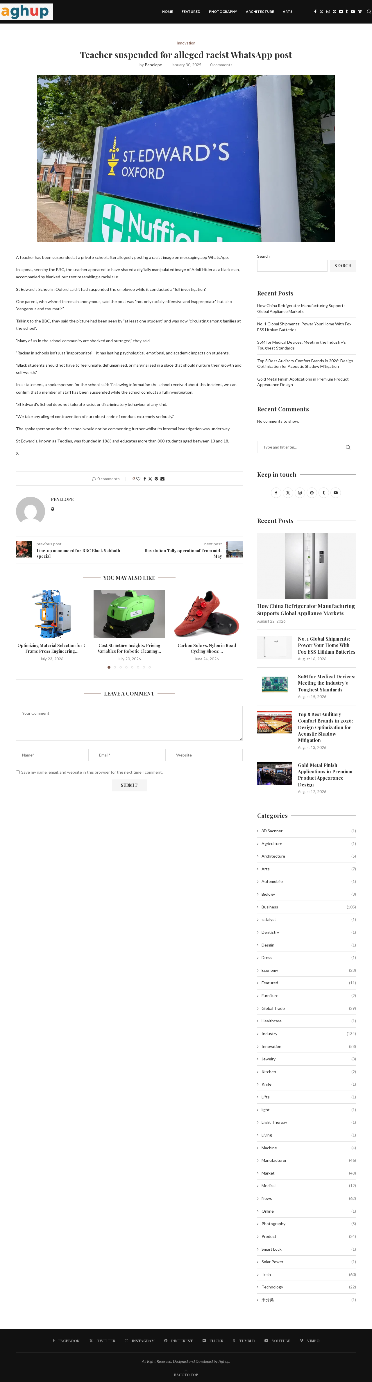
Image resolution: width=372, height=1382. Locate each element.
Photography (223, 11)
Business (309, 906)
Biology (309, 894)
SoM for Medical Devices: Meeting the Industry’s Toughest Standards (326, 683)
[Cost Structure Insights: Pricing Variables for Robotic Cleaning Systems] (129, 614)
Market (309, 1173)
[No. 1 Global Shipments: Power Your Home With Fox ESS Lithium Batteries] (274, 647)
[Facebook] (315, 11)
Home (167, 11)
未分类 (309, 1299)
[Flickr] (341, 11)
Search (263, 256)
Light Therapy (309, 1122)
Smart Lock (309, 1249)
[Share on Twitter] (150, 478)
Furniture (309, 995)
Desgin (309, 944)
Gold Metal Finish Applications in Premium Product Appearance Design (325, 775)
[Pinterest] (334, 11)
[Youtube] (353, 11)
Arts (287, 11)
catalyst (309, 919)
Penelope (153, 64)
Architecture (260, 11)
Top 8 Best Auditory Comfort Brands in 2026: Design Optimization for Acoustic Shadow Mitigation (325, 727)
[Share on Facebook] (145, 478)
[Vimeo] (360, 11)
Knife (309, 1084)
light (309, 1109)
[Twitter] (321, 11)
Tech (309, 1274)
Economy (309, 970)
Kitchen (309, 1071)
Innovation (309, 1046)
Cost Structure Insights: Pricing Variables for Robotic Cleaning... (129, 648)
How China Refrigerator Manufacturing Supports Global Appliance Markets (306, 610)
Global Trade (309, 1008)
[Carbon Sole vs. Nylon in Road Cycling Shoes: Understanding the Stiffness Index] (207, 614)
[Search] (369, 11)
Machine (309, 1147)
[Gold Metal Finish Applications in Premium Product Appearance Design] (274, 773)
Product (309, 1236)
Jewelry (309, 1058)
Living (309, 1134)
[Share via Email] (162, 478)
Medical (309, 1185)
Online (309, 1211)
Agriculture (309, 843)
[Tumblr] (347, 11)
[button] (24, 629)
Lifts (309, 1096)
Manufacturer (309, 1160)
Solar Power (309, 1261)
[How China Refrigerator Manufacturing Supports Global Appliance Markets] (306, 566)
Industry (309, 1033)
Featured (191, 11)
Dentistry (309, 932)
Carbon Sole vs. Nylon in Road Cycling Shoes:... (207, 648)
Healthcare (309, 1020)
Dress (309, 957)
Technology (309, 1286)
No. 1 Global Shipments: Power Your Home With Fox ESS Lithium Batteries (326, 645)
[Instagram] (328, 11)
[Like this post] (138, 478)
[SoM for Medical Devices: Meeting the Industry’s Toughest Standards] (274, 685)
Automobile (309, 881)
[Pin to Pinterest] (156, 478)
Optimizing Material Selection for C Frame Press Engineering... (51, 648)
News (309, 1198)
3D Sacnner (309, 830)
